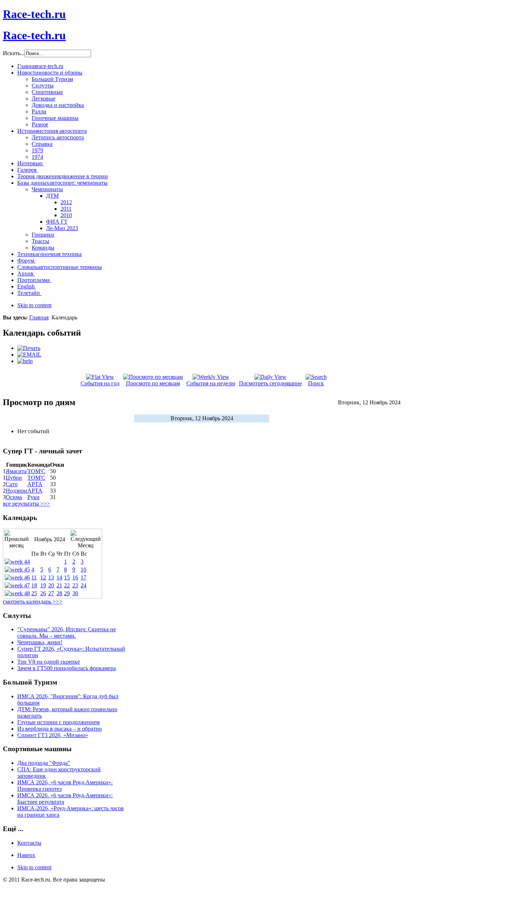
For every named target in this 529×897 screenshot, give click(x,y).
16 (75, 577)
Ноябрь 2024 (49, 539)
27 (51, 593)
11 (34, 577)
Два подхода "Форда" (43, 763)
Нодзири (16, 491)
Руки (33, 497)
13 (51, 577)
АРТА (34, 484)
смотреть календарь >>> (32, 601)
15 (67, 577)
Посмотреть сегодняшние (270, 383)
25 (34, 593)
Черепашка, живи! (39, 642)
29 (67, 593)
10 (83, 569)
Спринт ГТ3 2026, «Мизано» (52, 735)
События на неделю (210, 383)
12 (43, 577)
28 (59, 593)
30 (75, 593)
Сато (12, 484)
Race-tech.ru (34, 14)
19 (43, 585)
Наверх (26, 855)
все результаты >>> (26, 504)
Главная (39, 317)
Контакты (29, 843)
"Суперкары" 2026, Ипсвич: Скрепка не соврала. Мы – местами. (66, 632)
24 (83, 585)
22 (67, 585)
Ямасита (16, 471)
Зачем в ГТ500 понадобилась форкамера (66, 668)
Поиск (316, 383)
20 (51, 585)
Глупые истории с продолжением (58, 722)
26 (43, 593)
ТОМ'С (36, 471)
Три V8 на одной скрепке (48, 662)
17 (83, 577)
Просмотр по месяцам (153, 383)
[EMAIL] (29, 354)
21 (59, 585)
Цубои (14, 478)
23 (75, 585)
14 (59, 577)
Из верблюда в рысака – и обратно (59, 729)
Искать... (13, 53)
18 (34, 585)
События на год (100, 383)
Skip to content (34, 305)
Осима (14, 497)
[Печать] (28, 348)
